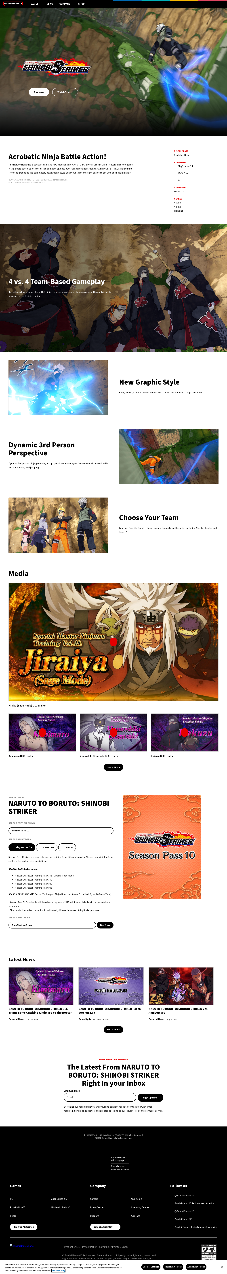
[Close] (222, 1266)
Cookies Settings (151, 1266)
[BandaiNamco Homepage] (22, 1246)
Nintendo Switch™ (60, 1207)
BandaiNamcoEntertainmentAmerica (194, 1203)
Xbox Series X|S (59, 1199)
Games (34, 4)
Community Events (109, 1247)
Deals (13, 1216)
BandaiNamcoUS (183, 1219)
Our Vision (136, 1199)
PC (11, 1199)
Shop (81, 4)
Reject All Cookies (173, 1266)
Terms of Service (153, 1111)
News (49, 4)
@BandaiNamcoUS (184, 1195)
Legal (125, 1247)
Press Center (97, 1207)
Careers (94, 1199)
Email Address (72, 1091)
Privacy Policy (133, 1111)
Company (64, 4)
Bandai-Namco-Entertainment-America (195, 1227)
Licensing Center (140, 1207)
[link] (113, 642)
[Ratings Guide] (103, 1164)
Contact (135, 1216)
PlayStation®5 (17, 1207)
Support (94, 1216)
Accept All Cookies (196, 1266)
